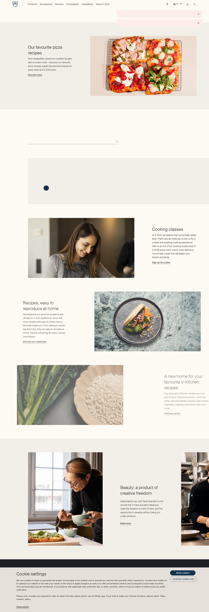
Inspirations (87, 4)
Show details (22, 607)
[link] (167, 5)
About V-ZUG (102, 4)
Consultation (72, 4)
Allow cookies (182, 573)
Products (32, 4)
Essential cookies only (183, 579)
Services (59, 4)
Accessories (46, 4)
